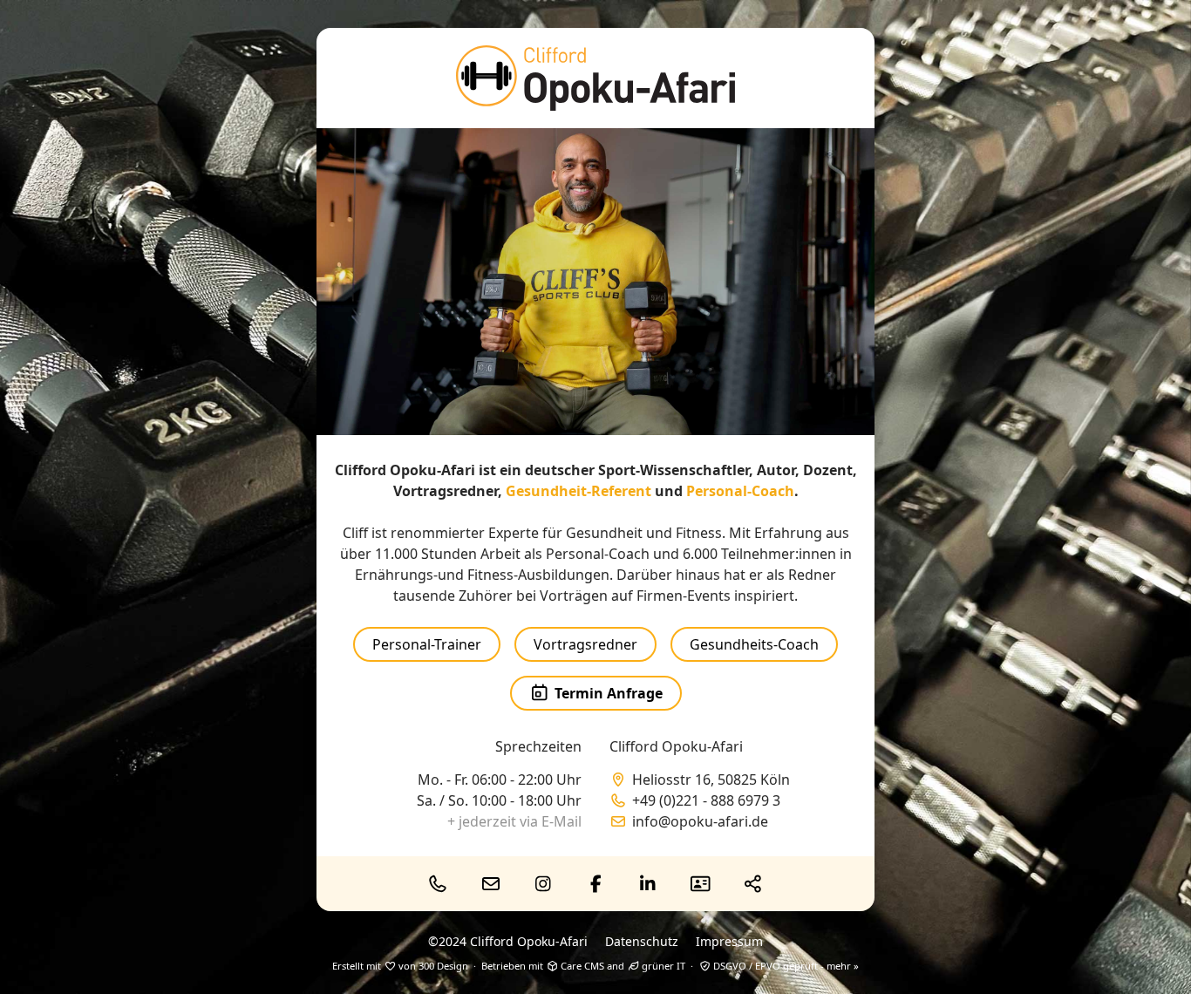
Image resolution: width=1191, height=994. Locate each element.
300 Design (443, 965)
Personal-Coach (740, 490)
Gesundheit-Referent (578, 490)
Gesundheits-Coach (754, 644)
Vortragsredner (585, 644)
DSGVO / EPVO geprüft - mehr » (785, 965)
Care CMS (581, 965)
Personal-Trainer (426, 644)
